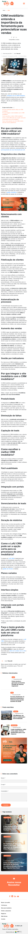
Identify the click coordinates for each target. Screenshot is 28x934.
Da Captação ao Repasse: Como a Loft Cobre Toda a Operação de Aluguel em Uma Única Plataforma (13, 846)
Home (4, 10)
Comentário (4, 791)
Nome (3, 778)
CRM (9, 10)
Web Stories (4, 916)
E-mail (3, 784)
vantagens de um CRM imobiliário (16, 95)
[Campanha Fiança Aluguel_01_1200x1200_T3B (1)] (14, 750)
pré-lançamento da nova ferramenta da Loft (13, 150)
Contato (3, 919)
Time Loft (10, 661)
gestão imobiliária (11, 192)
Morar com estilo (5, 902)
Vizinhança (4, 905)
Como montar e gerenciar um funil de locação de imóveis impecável (18, 683)
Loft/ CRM (11, 558)
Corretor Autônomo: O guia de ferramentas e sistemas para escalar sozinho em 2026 (17, 699)
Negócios (3, 913)
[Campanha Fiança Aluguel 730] (14, 204)
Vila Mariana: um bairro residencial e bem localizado (19, 717)
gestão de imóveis (8, 568)
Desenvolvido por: (10, 932)
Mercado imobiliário (6, 908)
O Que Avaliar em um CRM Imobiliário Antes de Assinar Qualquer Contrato (13, 828)
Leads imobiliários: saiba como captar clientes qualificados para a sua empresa (18, 732)
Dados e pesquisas (6, 910)
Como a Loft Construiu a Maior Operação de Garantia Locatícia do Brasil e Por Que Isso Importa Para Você (13, 865)
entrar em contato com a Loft (17, 651)
